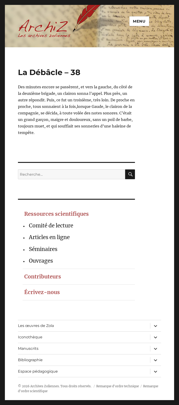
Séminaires (43, 249)
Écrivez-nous (42, 292)
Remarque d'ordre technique (117, 386)
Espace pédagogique (38, 371)
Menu (139, 21)
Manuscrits (28, 348)
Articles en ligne (49, 237)
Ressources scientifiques (56, 214)
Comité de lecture (51, 225)
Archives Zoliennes (44, 386)
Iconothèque (30, 337)
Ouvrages (41, 260)
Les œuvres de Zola (36, 325)
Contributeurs (42, 276)
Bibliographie (30, 360)
